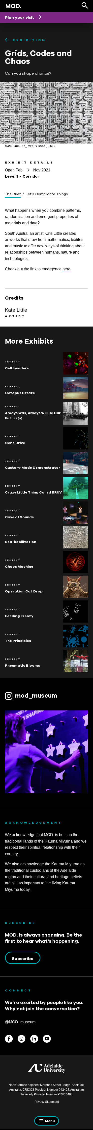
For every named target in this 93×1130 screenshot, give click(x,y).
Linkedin (34, 1039)
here (66, 269)
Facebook (9, 1039)
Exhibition (29, 40)
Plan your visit (20, 17)
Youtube (47, 1039)
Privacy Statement (46, 1102)
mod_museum (36, 695)
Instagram (22, 1039)
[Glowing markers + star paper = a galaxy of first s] (46, 751)
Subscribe (22, 958)
